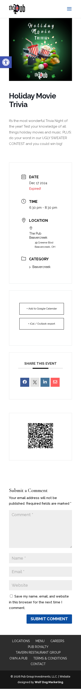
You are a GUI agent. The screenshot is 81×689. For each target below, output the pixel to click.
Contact (38, 664)
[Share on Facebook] (24, 382)
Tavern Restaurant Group (38, 652)
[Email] (55, 382)
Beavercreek (41, 267)
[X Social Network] (34, 382)
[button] (6, 62)
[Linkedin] (45, 382)
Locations (21, 641)
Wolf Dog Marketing (49, 682)
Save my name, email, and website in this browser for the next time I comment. (39, 602)
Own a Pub (18, 658)
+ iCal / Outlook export (41, 323)
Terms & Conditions (50, 658)
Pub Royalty (38, 647)
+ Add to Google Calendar (42, 308)
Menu (40, 641)
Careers (57, 641)
